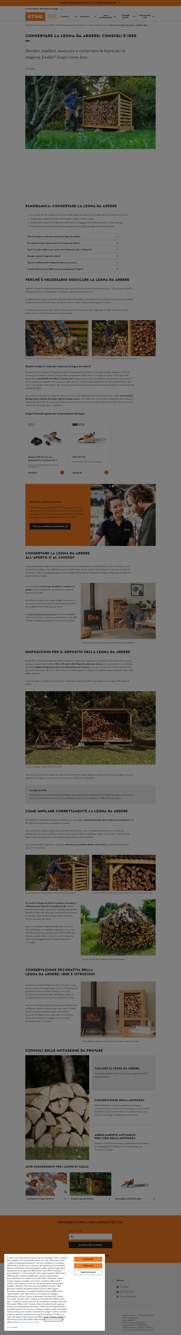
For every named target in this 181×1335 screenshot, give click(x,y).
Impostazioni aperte (88, 1272)
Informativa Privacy (53, 1319)
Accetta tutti (88, 1259)
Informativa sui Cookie (28, 1322)
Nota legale (12, 1327)
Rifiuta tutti (88, 1266)
